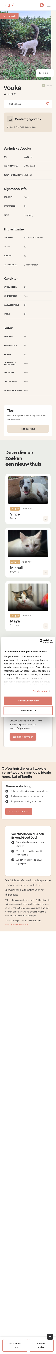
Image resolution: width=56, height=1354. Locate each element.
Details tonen (40, 691)
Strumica (14, 572)
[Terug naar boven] (50, 1337)
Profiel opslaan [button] (14, 104)
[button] (42, 5)
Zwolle (13, 518)
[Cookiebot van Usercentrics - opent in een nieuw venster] (40, 641)
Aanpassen (26, 710)
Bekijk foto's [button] (44, 73)
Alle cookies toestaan (28, 700)
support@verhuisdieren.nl (17, 924)
